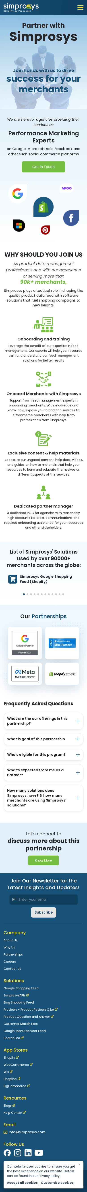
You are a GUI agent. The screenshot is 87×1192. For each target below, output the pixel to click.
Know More (43, 860)
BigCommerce (15, 1086)
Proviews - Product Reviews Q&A (29, 1009)
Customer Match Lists (21, 1024)
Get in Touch (43, 166)
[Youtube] (38, 1152)
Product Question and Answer (27, 1016)
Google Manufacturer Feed (25, 1031)
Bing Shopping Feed (19, 1002)
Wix (6, 1072)
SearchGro (12, 1038)
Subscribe (44, 912)
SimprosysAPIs (14, 995)
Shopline (10, 1079)
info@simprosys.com (27, 1132)
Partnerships (13, 954)
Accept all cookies (22, 1182)
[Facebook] (7, 1152)
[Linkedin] (28, 1152)
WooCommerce (16, 1064)
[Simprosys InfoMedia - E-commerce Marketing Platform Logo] (21, 7)
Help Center (13, 1112)
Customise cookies (57, 1182)
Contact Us (12, 968)
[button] (24, 594)
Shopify (9, 1057)
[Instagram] (17, 1152)
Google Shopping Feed (21, 988)
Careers (10, 961)
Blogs (8, 1105)
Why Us (9, 947)
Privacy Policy (49, 1176)
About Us (10, 940)
